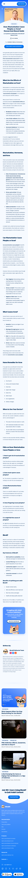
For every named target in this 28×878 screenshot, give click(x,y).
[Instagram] (6, 869)
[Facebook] (3, 869)
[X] (10, 869)
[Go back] (2, 9)
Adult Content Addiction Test (7, 855)
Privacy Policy (4, 822)
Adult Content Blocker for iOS (7, 841)
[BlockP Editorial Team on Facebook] (13, 653)
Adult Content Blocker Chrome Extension (10, 843)
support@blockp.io (8, 864)
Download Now (14, 797)
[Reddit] (17, 869)
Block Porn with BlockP (14, 621)
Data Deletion (4, 831)
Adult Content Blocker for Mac (8, 848)
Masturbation (14, 23)
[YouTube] (13, 869)
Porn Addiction (13, 740)
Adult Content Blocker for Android (8, 838)
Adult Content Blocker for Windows (9, 845)
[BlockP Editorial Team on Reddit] (16, 653)
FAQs (3, 826)
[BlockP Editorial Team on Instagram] (11, 653)
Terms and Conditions (6, 824)
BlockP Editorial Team (7, 715)
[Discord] (20, 869)
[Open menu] (4, 3)
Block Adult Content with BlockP (14, 46)
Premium (3, 829)
